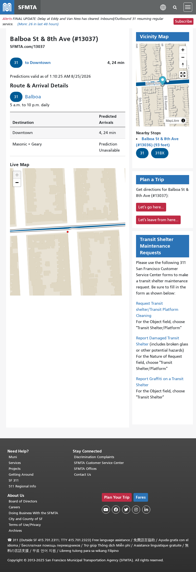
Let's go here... (151, 207)
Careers (14, 507)
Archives (15, 530)
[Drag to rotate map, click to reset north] (183, 64)
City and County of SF (26, 519)
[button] (163, 7)
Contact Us (82, 474)
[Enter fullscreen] (183, 74)
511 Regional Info (22, 486)
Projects (14, 469)
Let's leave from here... (158, 220)
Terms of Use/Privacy (25, 525)
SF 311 (14, 480)
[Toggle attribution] (183, 120)
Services (15, 463)
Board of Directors (23, 501)
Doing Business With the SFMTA (33, 513)
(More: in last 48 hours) (38, 24)
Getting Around (21, 474)
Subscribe (183, 21)
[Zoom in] (183, 50)
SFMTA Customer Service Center (99, 463)
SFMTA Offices (85, 469)
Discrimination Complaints (94, 457)
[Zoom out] (183, 57)
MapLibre (172, 120)
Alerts (7, 19)
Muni (13, 457)
